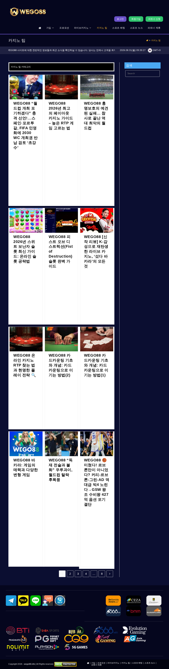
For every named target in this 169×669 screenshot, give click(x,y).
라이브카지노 (113, 663)
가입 (93, 663)
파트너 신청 (154, 19)
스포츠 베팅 (137, 663)
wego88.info (29, 664)
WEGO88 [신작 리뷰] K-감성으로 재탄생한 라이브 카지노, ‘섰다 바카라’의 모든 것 (96, 251)
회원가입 (136, 19)
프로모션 (101, 663)
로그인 (120, 19)
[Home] (147, 40)
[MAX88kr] (40, 28)
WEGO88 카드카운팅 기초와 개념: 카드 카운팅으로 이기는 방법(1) (96, 365)
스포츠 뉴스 (150, 663)
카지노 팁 (156, 40)
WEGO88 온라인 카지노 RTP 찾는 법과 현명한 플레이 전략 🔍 (24, 365)
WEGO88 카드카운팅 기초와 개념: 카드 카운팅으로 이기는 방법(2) (61, 365)
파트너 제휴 (96, 665)
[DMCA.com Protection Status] (65, 664)
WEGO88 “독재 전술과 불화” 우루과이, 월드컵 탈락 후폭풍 (61, 470)
